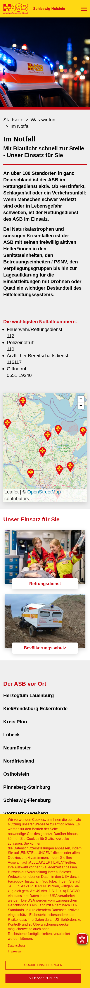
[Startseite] (14, 8)
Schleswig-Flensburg (27, 800)
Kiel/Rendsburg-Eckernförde (35, 708)
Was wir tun (43, 119)
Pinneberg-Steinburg (26, 787)
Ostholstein (16, 774)
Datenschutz (16, 945)
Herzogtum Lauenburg (28, 695)
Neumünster (17, 748)
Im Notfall (20, 126)
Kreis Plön (15, 721)
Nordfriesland (18, 761)
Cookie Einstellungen (43, 965)
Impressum (15, 951)
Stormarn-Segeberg (25, 813)
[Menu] (84, 8)
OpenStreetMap (44, 492)
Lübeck (11, 734)
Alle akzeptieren (43, 977)
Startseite (13, 119)
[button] (42, 452)
